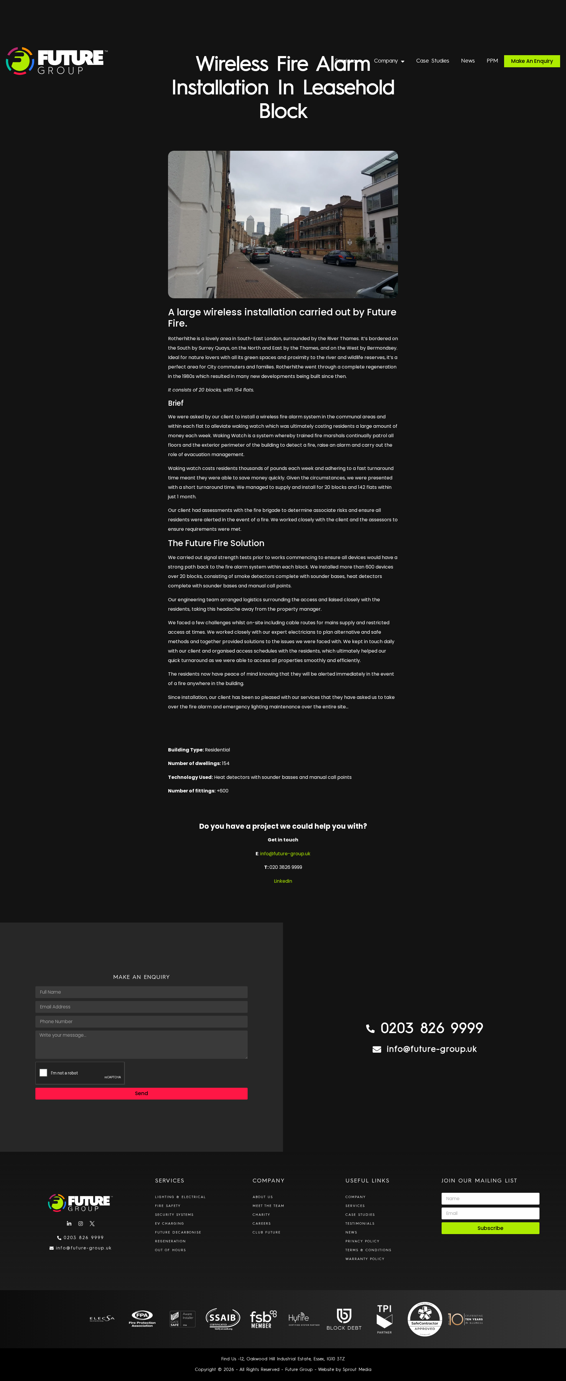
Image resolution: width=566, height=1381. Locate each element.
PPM (492, 61)
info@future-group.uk (285, 853)
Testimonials (360, 1224)
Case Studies (432, 61)
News (468, 61)
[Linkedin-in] (69, 1224)
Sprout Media (357, 1369)
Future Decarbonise (178, 1232)
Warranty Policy (365, 1259)
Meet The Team (268, 1206)
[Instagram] (80, 1224)
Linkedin (283, 881)
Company (386, 61)
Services (345, 61)
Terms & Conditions (368, 1250)
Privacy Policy (362, 1241)
